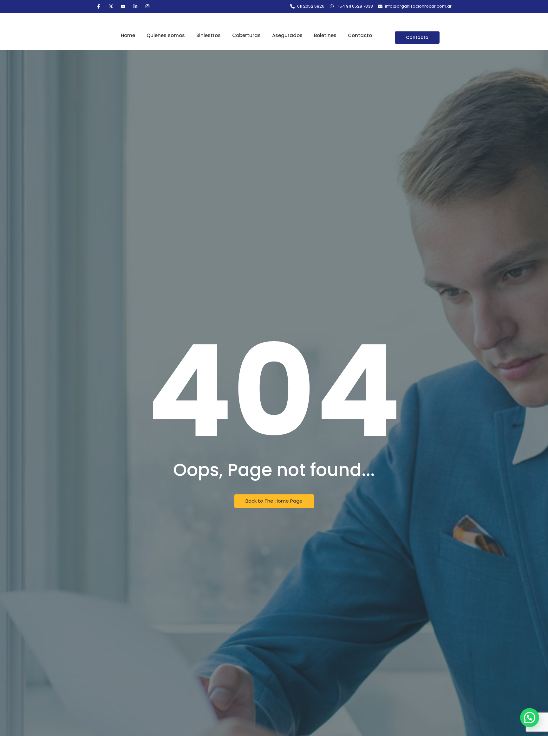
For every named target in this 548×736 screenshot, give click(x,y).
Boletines (325, 35)
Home (128, 35)
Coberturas (246, 35)
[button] (529, 717)
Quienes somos (166, 35)
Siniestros (208, 35)
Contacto (360, 35)
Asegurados (287, 35)
